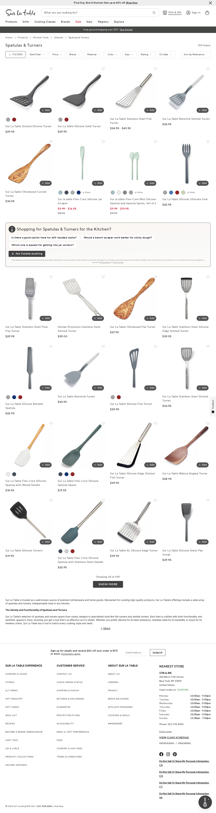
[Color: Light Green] (183, 192)
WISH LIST (11, 715)
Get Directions (166, 743)
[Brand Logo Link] (20, 12)
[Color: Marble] (73, 192)
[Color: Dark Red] (14, 120)
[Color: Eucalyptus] (60, 192)
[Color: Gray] (8, 120)
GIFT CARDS (12, 707)
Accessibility (65, 723)
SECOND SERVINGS (16, 765)
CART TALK (11, 740)
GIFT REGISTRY (14, 698)
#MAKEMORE (115, 723)
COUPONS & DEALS (119, 715)
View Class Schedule (174, 737)
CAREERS (113, 682)
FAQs (60, 740)
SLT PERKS (11, 690)
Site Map (58, 806)
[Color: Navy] (14, 397)
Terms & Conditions (69, 756)
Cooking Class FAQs (69, 748)
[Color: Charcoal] (66, 192)
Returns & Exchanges (70, 698)
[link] (207, 12)
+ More (105, 628)
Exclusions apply (70, 654)
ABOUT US (114, 674)
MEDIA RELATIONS (118, 698)
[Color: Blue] (79, 192)
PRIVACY (113, 690)
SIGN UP (158, 652)
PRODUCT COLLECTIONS (19, 756)
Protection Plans (68, 715)
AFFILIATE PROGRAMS (120, 707)
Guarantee (64, 707)
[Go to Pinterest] (175, 754)
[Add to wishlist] (51, 69)
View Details (184, 743)
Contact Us (64, 674)
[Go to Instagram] (168, 754)
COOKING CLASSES (16, 674)
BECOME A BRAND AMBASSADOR (24, 732)
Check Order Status (70, 682)
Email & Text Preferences (73, 732)
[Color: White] (119, 192)
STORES (10, 682)
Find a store (165, 731)
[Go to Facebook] (161, 754)
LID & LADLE (12, 748)
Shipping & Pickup (68, 690)
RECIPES (10, 723)
